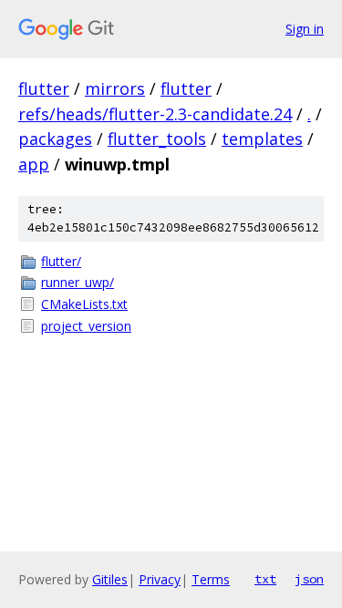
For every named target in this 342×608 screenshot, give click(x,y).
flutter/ (61, 261)
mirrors (115, 88)
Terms (211, 579)
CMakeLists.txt (84, 304)
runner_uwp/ (77, 282)
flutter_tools (157, 138)
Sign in (304, 28)
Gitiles (110, 579)
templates (262, 138)
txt (265, 579)
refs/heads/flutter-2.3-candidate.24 (155, 114)
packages (55, 138)
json (309, 579)
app (33, 164)
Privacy (160, 579)
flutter (43, 88)
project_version (86, 326)
